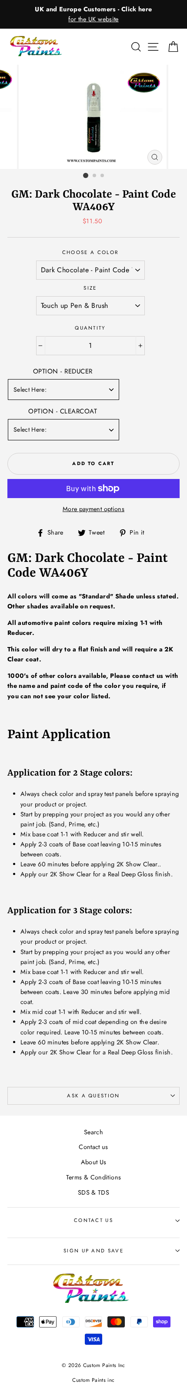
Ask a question (93, 1095)
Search (93, 1132)
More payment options (93, 509)
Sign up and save (93, 1250)
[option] (93, 14)
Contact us (93, 1147)
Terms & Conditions (93, 1177)
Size (90, 287)
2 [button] (95, 176)
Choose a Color (90, 252)
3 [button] (102, 176)
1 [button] (85, 175)
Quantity (90, 327)
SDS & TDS (93, 1192)
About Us (94, 1162)
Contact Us (93, 1220)
